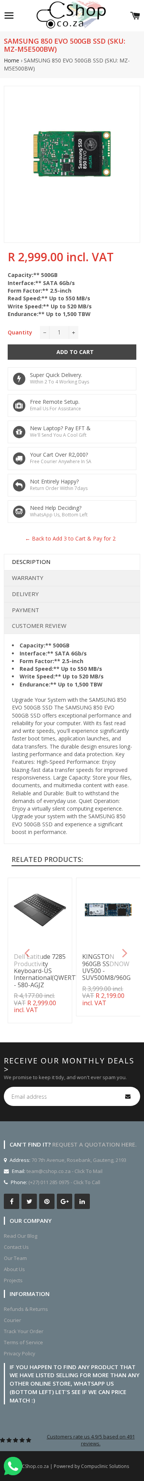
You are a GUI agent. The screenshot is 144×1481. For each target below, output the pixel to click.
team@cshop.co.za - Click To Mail (64, 1171)
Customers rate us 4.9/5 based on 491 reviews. (91, 1440)
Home (11, 60)
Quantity (20, 332)
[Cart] (135, 15)
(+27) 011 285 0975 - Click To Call (64, 1182)
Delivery (25, 594)
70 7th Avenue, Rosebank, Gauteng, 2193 (78, 1160)
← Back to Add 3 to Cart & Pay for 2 (70, 538)
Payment (25, 610)
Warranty (27, 578)
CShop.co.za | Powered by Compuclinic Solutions (75, 1466)
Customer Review (39, 625)
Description (31, 561)
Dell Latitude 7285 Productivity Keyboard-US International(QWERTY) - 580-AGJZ (47, 970)
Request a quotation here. (94, 1144)
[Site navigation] (9, 15)
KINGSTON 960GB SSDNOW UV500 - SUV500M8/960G (106, 967)
